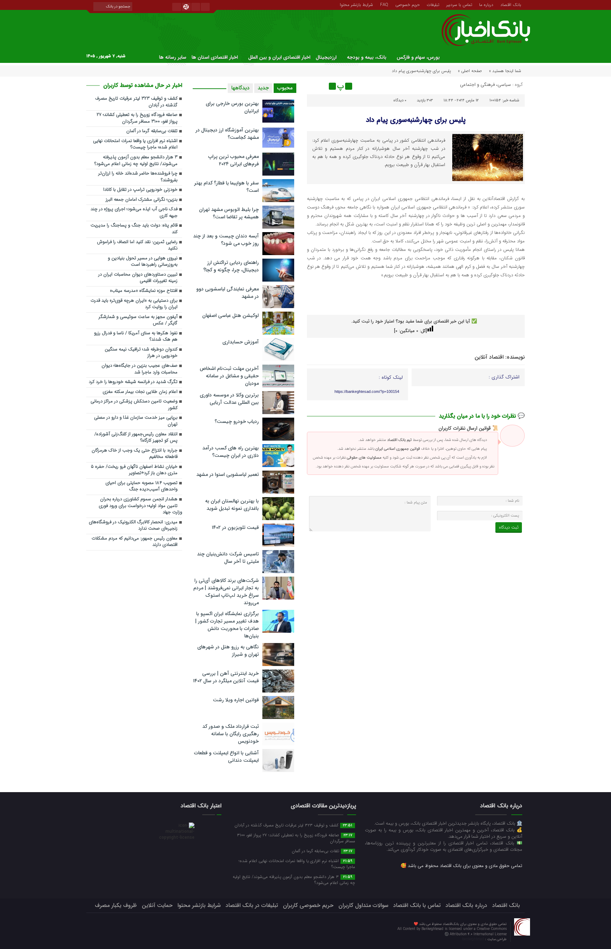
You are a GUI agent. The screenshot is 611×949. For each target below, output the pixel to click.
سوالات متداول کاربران (363, 905)
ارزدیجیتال (326, 57)
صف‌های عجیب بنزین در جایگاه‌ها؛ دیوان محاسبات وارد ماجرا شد (139, 369)
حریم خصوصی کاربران (308, 905)
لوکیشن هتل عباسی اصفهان (230, 315)
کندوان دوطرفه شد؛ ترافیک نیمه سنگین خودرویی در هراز (141, 353)
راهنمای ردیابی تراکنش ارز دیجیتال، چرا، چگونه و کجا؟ (231, 266)
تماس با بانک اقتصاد (417, 905)
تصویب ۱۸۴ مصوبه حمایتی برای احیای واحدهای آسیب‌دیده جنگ (141, 486)
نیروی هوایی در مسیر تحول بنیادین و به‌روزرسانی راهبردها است (143, 262)
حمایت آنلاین (157, 905)
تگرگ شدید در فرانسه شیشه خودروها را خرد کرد (133, 382)
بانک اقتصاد (510, 4)
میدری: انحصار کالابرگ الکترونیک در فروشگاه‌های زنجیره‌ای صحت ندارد (133, 525)
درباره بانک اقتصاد (466, 905)
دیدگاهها (240, 88)
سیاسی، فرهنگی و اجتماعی (485, 84)
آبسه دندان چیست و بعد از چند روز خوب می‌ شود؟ (226, 239)
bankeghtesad (473, 939)
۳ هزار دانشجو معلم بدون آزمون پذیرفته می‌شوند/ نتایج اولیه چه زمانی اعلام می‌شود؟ (136, 160)
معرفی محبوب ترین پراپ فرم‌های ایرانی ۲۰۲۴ (233, 160)
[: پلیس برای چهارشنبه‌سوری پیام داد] (313, 86)
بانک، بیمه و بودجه (366, 57)
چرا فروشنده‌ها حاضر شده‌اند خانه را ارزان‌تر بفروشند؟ (138, 177)
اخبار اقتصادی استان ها (215, 57)
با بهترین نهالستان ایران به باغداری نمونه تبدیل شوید (232, 504)
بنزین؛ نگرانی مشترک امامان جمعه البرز (142, 199)
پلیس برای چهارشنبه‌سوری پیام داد (416, 119)
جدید (263, 88)
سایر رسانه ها (172, 57)
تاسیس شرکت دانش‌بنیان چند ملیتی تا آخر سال (228, 557)
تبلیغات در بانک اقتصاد (252, 905)
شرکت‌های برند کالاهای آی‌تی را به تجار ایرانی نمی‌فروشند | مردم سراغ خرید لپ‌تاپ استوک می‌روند (226, 592)
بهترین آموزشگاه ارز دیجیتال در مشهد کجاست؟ (227, 133)
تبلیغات (433, 4)
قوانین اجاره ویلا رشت (236, 700)
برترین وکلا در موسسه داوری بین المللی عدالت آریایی (229, 398)
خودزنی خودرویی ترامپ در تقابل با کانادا (140, 190)
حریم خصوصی (407, 4)
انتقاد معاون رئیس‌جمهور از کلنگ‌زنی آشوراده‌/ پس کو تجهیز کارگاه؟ (136, 437)
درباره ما (486, 4)
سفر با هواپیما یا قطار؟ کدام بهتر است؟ (226, 186)
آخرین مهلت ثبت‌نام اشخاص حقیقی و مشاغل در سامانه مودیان (229, 376)
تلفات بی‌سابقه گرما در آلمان (152, 131)
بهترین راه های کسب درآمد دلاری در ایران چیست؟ (230, 451)
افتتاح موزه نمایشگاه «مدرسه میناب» (144, 291)
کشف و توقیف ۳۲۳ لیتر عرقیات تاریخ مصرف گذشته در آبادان (136, 102)
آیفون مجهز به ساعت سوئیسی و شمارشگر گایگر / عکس (138, 320)
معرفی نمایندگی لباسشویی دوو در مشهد (227, 292)
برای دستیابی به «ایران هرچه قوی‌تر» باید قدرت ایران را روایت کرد (134, 304)
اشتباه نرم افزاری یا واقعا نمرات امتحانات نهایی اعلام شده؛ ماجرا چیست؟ (135, 144)
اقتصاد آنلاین (489, 357)
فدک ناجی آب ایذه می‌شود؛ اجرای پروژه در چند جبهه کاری (134, 212)
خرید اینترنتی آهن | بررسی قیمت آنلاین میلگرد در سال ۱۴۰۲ (226, 677)
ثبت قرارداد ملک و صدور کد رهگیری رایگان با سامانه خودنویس (230, 734)
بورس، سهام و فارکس (418, 57)
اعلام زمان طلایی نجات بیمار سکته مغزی (140, 392)
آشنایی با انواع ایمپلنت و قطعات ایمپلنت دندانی (226, 756)
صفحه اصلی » (470, 70)
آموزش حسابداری (240, 342)
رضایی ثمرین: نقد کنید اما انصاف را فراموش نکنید (137, 245)
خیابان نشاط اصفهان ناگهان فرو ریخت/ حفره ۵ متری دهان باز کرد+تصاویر (134, 470)
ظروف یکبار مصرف (116, 905)
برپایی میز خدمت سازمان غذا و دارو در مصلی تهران (136, 421)
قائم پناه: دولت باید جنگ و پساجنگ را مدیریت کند (134, 229)
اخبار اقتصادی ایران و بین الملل (279, 57)
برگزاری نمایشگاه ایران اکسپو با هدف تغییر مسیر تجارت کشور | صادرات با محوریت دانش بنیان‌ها (227, 625)
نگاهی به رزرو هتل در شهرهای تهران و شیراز (228, 650)
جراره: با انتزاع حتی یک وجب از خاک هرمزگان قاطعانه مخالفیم (135, 454)
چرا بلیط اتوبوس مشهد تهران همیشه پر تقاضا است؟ (229, 213)
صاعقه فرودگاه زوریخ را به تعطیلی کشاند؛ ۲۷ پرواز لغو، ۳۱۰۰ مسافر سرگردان (137, 118)
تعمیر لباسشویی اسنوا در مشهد (227, 474)
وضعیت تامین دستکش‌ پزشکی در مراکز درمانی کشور (134, 405)
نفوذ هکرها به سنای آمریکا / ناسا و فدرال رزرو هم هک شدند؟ (136, 336)
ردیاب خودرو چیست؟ (237, 421)
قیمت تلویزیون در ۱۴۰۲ (235, 527)
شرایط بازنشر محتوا (356, 4)
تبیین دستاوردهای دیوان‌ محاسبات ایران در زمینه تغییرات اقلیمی (138, 278)
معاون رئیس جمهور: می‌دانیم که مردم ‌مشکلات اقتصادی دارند (135, 542)
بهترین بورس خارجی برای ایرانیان (232, 107)
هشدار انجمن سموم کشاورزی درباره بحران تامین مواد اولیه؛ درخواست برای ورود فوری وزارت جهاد (140, 506)
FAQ (384, 4)
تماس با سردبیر (459, 4)
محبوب (285, 88)
